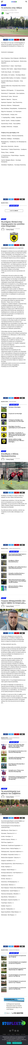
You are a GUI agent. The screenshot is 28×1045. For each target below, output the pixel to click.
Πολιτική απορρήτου (17, 1043)
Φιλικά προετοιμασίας (15, 950)
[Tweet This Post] (11, 40)
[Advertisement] (14, 184)
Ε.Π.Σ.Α (9, 1034)
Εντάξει (9, 1043)
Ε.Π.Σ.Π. (13, 1034)
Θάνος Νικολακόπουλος (15, 548)
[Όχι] (26, 1040)
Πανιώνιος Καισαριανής (7, 739)
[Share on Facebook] (5, 40)
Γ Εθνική (4, 1034)
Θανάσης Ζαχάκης (10, 229)
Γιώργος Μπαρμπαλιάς (14, 737)
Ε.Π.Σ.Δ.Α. (18, 1034)
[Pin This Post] (16, 40)
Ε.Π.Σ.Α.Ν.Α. (23, 1034)
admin (7, 13)
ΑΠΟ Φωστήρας (13, 401)
